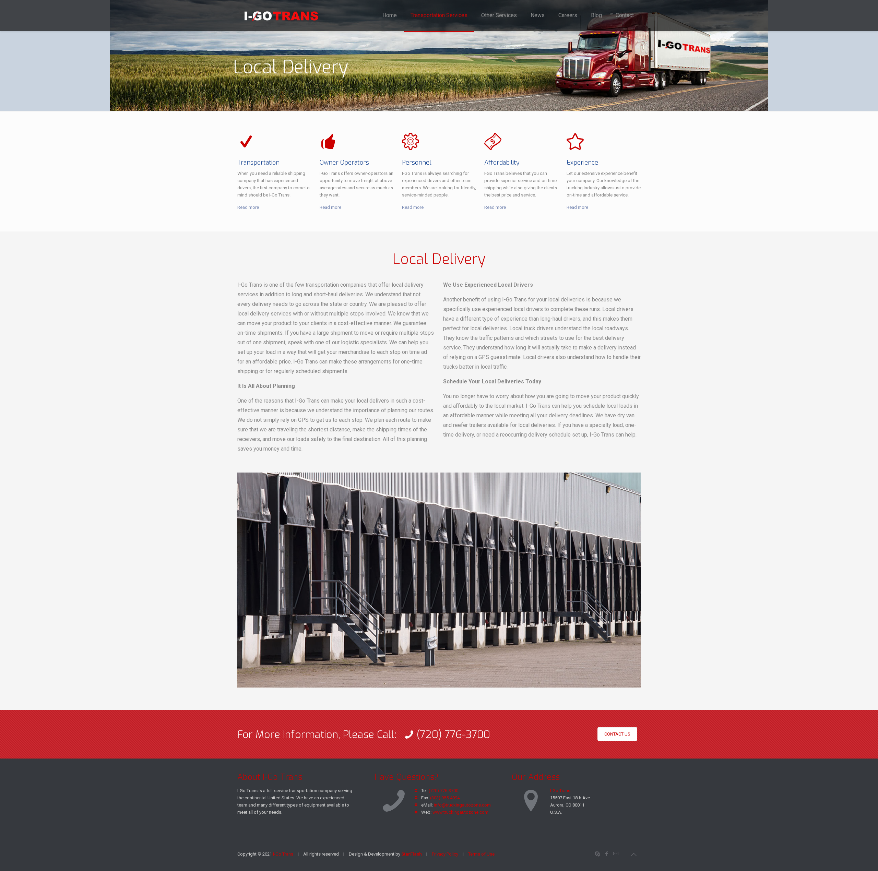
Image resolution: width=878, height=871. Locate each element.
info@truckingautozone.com (462, 805)
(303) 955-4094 (445, 797)
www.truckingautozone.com (460, 812)
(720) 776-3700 (443, 790)
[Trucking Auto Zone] (281, 15)
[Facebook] (606, 854)
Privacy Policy (445, 854)
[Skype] (597, 854)
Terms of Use (481, 854)
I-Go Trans (560, 790)
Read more (248, 207)
